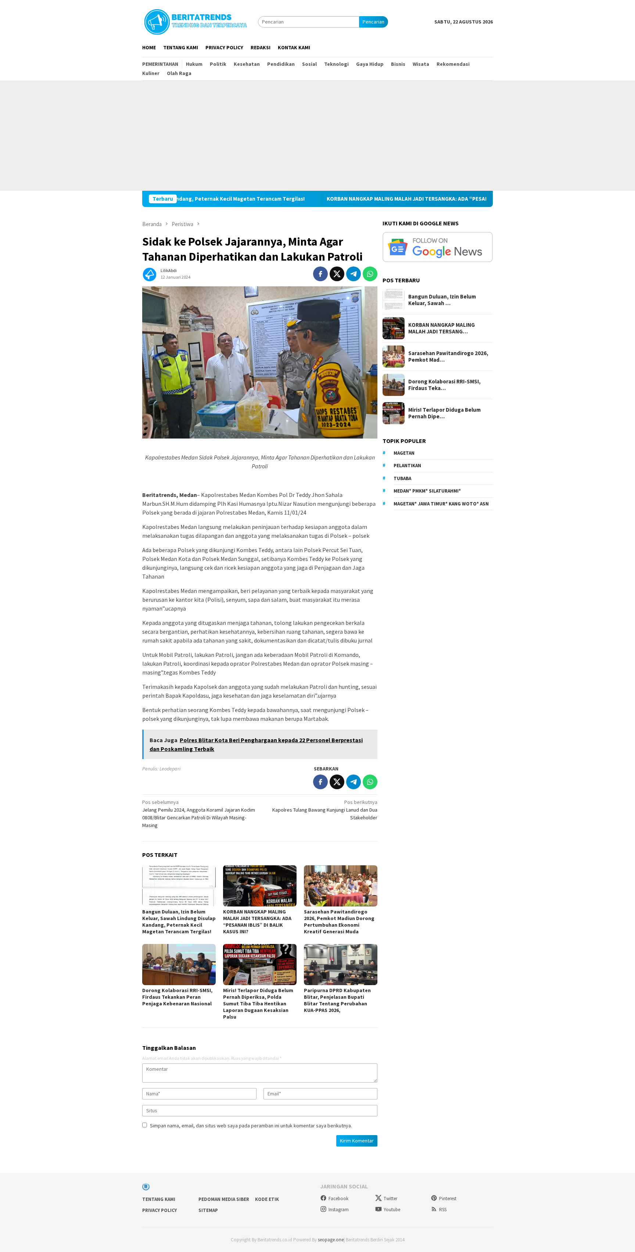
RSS (442, 1209)
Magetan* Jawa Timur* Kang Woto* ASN (441, 504)
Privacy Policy (159, 1210)
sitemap (208, 1210)
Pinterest (447, 1198)
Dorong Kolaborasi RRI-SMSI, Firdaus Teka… (444, 384)
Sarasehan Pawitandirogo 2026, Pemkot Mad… (448, 356)
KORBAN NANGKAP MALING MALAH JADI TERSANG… (441, 328)
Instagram (339, 1209)
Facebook (338, 1198)
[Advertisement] (317, 135)
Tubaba (402, 478)
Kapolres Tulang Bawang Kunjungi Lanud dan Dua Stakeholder (324, 810)
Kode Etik (267, 1199)
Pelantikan (407, 465)
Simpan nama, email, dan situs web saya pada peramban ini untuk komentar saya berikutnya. (251, 1125)
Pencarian (373, 21)
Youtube (392, 1209)
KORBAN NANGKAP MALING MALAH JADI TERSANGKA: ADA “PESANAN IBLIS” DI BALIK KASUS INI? (391, 199)
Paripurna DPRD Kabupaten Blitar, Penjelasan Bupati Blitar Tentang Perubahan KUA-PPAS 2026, (337, 1000)
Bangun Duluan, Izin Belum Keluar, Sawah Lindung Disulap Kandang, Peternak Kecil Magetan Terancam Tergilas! (179, 921)
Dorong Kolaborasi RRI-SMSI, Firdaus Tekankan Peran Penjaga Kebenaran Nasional (177, 997)
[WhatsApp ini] (370, 274)
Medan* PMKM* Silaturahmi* (427, 491)
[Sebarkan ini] (320, 274)
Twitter (390, 1198)
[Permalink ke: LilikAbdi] (149, 273)
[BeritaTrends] (195, 21)
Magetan (404, 453)
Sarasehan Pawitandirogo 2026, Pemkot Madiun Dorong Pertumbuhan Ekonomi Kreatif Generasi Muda (339, 921)
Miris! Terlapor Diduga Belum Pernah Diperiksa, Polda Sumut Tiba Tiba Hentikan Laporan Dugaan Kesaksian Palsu (258, 1003)
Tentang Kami (158, 1199)
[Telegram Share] (353, 274)
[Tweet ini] (337, 274)
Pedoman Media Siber (223, 1199)
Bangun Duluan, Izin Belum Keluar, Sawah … (442, 300)
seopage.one (331, 1240)
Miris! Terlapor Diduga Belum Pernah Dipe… (444, 413)
